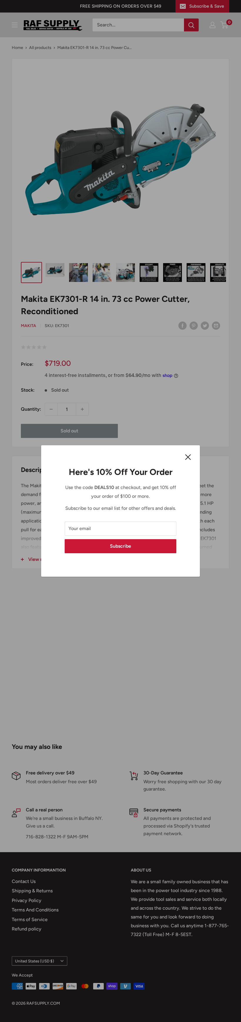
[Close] (188, 456)
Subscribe (120, 546)
